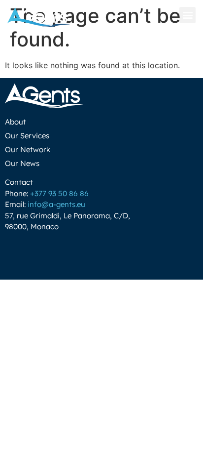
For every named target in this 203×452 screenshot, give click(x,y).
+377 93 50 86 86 (59, 193)
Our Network (27, 149)
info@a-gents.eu (56, 204)
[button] (187, 15)
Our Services (27, 135)
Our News (22, 163)
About (15, 121)
